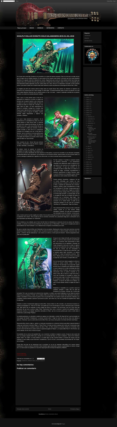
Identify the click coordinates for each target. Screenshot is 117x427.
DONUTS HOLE (31, 360)
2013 (87, 170)
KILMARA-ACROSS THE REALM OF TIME (91, 129)
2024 (87, 101)
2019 (87, 112)
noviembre (90, 118)
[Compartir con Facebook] (42, 359)
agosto (89, 125)
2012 (87, 172)
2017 (87, 162)
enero (89, 159)
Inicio (49, 409)
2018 (87, 114)
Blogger (63, 423)
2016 (87, 164)
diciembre (90, 116)
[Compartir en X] (41, 359)
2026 (87, 97)
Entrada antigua (74, 409)
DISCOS (32, 28)
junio (89, 148)
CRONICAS (40, 28)
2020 (87, 110)
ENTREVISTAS (50, 28)
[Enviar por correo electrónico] (38, 359)
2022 (87, 106)
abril (89, 152)
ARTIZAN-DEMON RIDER (91, 134)
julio (89, 146)
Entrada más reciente (23, 409)
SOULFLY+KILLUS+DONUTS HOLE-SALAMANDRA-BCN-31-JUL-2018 (91, 140)
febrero (90, 157)
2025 (87, 99)
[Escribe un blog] (39, 359)
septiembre (91, 123)
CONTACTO (61, 28)
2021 (87, 108)
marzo (89, 155)
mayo (89, 150)
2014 (87, 168)
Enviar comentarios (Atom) (51, 414)
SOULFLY (42, 360)
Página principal (21, 28)
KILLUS (38, 360)
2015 (87, 166)
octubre (90, 121)
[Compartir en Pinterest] (44, 359)
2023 (87, 104)
